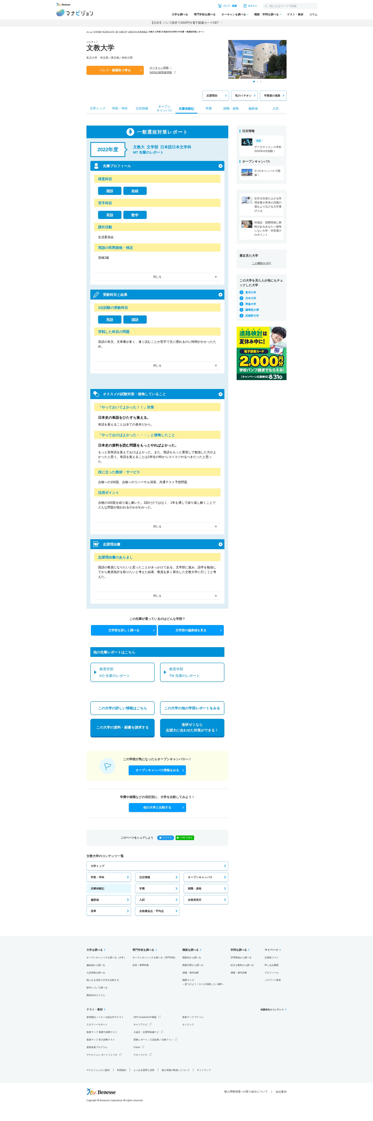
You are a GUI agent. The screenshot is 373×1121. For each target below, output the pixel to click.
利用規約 (121, 1070)
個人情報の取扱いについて (176, 1070)
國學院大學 (252, 309)
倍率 (93, 911)
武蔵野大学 (252, 315)
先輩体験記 (97, 888)
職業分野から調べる (192, 965)
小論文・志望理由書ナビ (146, 1032)
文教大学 (123, 32)
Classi (136, 1047)
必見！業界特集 (140, 965)
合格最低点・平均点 (151, 911)
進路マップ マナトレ (193, 1017)
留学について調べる (96, 987)
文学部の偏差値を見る (191, 630)
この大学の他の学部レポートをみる (192, 708)
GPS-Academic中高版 (145, 1017)
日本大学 (250, 298)
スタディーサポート (96, 1024)
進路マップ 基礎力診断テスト (101, 1032)
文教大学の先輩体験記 (137, 32)
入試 (142, 899)
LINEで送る (186, 837)
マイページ (271, 949)
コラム (313, 14)
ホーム (89, 32)
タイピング (188, 1024)
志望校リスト (272, 957)
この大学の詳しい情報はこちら (122, 708)
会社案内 (281, 1091)
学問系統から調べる (241, 957)
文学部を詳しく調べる (123, 630)
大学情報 (97, 32)
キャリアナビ (140, 1024)
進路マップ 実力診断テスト (100, 1039)
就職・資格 (194, 888)
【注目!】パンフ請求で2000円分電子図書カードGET (184, 22)
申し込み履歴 (272, 965)
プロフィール (272, 972)
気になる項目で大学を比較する (102, 980)
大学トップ (97, 865)
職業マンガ (203, 982)
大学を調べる (180, 14)
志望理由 (212, 95)
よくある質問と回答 (143, 1070)
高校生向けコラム (95, 995)
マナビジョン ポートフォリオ (101, 1054)
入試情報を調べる (95, 972)
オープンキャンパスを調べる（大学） (106, 957)
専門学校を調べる (205, 14)
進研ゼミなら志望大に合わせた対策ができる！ (192, 727)
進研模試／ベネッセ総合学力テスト (105, 1017)
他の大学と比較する (157, 807)
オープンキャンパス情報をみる (157, 770)
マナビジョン (74, 12)
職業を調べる (190, 949)
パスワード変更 (273, 980)
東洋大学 (250, 292)
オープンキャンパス (200, 877)
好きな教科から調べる (242, 965)
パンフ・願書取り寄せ (115, 70)
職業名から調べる (191, 957)
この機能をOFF (261, 263)
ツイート (167, 837)
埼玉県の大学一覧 (110, 32)
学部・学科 (97, 877)
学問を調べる (239, 949)
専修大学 (250, 304)
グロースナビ (140, 1054)
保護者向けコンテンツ (272, 1009)
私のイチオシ (243, 95)
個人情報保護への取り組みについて (246, 1091)
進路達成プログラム (96, 1047)
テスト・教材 (295, 14)
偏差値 (95, 899)
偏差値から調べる (95, 965)
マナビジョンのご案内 (98, 1070)
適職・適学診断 (190, 972)
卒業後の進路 (272, 95)
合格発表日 (194, 899)
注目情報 (144, 877)
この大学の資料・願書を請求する (122, 727)
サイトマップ (204, 1070)
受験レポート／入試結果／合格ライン (153, 1039)
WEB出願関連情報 (161, 72)
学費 (142, 888)
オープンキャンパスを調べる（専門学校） (154, 957)
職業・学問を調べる (266, 14)
